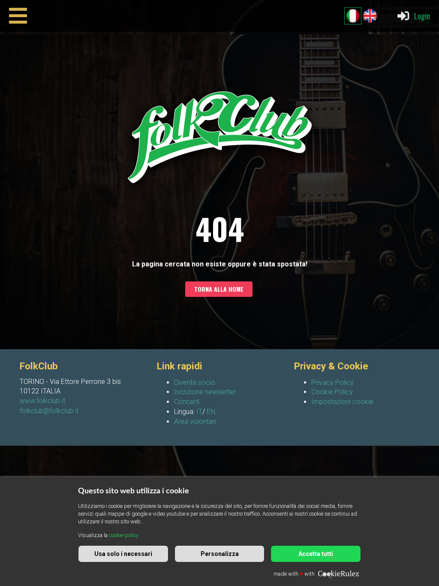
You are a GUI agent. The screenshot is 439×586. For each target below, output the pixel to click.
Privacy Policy (332, 382)
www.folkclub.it (42, 401)
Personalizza (220, 553)
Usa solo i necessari (123, 553)
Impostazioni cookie (342, 402)
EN (211, 412)
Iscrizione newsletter (205, 392)
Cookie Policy (332, 392)
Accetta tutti (315, 553)
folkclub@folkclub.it (49, 411)
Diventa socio (194, 382)
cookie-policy (123, 535)
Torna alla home (219, 288)
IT (199, 412)
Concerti (186, 402)
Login (422, 15)
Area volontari (195, 421)
